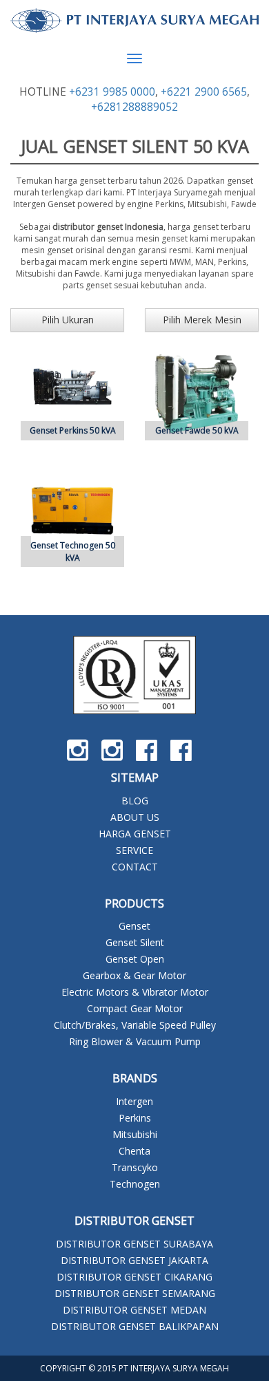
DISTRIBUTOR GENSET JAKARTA (134, 1260)
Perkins (135, 1117)
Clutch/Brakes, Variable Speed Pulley (135, 1024)
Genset (134, 925)
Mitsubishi (134, 1134)
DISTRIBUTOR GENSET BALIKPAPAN (135, 1326)
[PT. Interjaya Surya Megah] (134, 20)
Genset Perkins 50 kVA (73, 430)
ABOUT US (134, 817)
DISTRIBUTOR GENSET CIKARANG (134, 1276)
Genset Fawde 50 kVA (197, 430)
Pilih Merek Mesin (202, 319)
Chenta (134, 1150)
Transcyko (135, 1167)
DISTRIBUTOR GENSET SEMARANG (134, 1293)
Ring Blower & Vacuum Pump (135, 1041)
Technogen (135, 1183)
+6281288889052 (134, 107)
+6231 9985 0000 (112, 92)
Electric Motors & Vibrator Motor (134, 991)
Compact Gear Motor (135, 1008)
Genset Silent (135, 942)
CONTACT (135, 866)
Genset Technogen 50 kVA (72, 551)
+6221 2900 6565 (204, 92)
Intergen (134, 1101)
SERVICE (134, 850)
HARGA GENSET (135, 833)
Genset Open (135, 958)
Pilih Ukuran (67, 319)
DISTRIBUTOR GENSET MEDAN (134, 1309)
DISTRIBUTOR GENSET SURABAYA (134, 1243)
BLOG (134, 800)
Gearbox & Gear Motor (134, 975)
